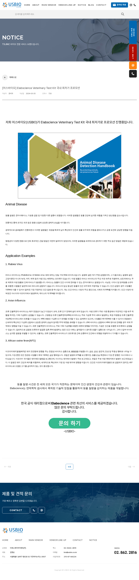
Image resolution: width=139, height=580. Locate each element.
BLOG (91, 5)
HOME (27, 5)
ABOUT (36, 5)
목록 (69, 467)
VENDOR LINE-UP (67, 5)
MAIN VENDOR (49, 5)
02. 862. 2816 (125, 552)
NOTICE (82, 5)
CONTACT (101, 5)
